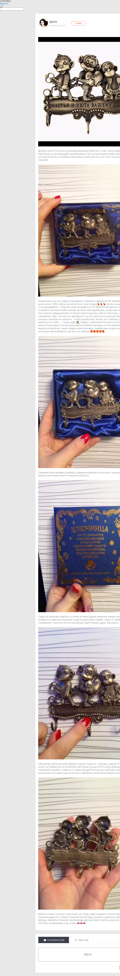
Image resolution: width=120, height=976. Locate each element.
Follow (79, 23)
